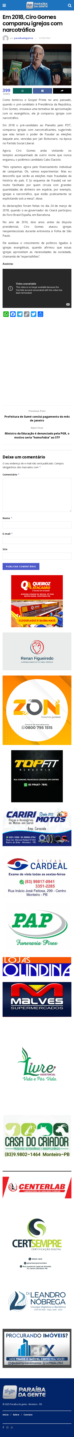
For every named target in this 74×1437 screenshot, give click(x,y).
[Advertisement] (37, 363)
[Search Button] (69, 5)
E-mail (8, 533)
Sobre (16, 1414)
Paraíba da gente (18, 1404)
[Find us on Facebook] (3, 1427)
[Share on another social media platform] (62, 91)
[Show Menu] (4, 5)
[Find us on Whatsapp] (12, 1427)
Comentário (11, 474)
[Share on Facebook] (42, 91)
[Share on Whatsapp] (22, 91)
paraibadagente (23, 38)
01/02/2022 (44, 38)
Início (6, 1414)
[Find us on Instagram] (7, 1427)
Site (5, 549)
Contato (28, 1414)
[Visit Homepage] (37, 5)
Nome (7, 518)
